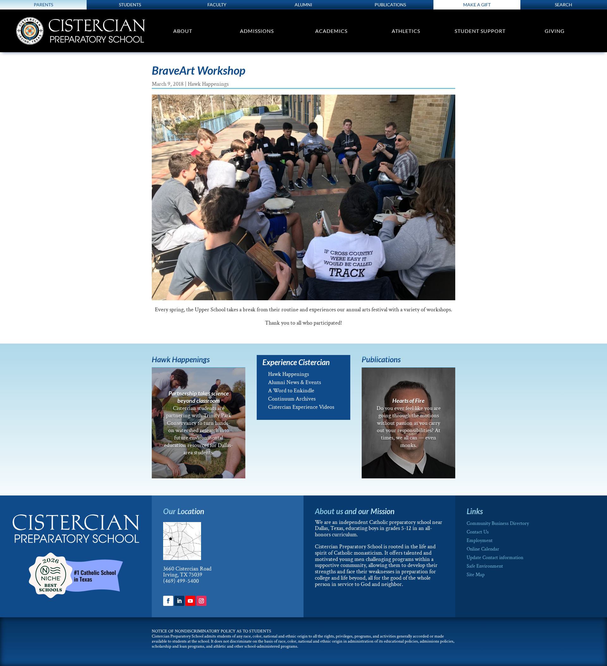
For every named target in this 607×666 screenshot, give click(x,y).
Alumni (303, 4)
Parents (43, 4)
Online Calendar (483, 549)
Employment (480, 540)
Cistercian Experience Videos (301, 407)
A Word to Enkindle (291, 390)
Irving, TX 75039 (182, 574)
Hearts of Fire (408, 400)
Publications (390, 4)
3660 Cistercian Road (187, 568)
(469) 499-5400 (181, 581)
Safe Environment (485, 566)
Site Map (476, 574)
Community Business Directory (498, 523)
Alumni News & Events (294, 382)
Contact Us (478, 532)
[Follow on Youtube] (190, 601)
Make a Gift (477, 4)
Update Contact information (495, 557)
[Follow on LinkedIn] (179, 601)
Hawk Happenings (208, 84)
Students (130, 4)
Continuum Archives (292, 398)
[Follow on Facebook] (168, 601)
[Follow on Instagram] (201, 601)
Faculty (216, 4)
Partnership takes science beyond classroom (199, 397)
